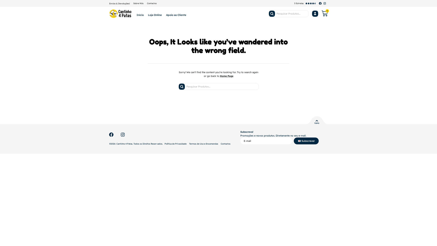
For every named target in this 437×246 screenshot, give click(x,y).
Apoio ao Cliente (176, 15)
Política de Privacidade (176, 143)
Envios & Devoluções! (119, 3)
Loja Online (155, 15)
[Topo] (317, 121)
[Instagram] (324, 3)
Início (140, 15)
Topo (316, 123)
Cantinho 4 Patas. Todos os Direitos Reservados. (139, 143)
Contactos (152, 3)
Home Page (226, 76)
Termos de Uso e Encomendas (203, 143)
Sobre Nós (138, 3)
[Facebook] (320, 3)
